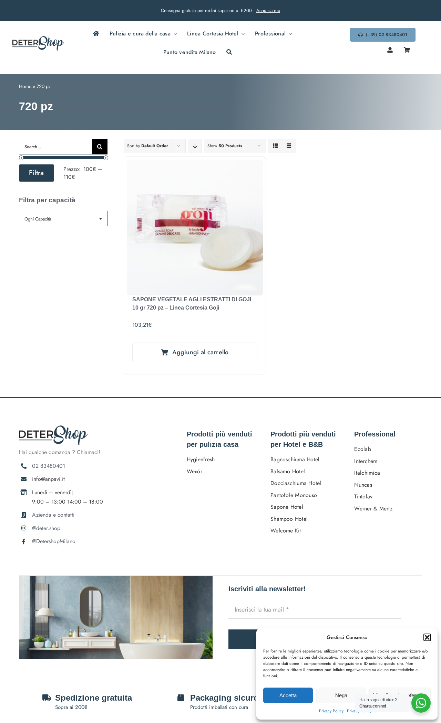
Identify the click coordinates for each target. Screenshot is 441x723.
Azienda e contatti (53, 515)
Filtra (36, 173)
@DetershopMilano (53, 541)
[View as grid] (275, 146)
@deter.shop (46, 528)
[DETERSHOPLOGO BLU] (38, 39)
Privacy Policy (331, 711)
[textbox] (63, 219)
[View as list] (289, 146)
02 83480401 (48, 466)
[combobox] (63, 218)
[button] (427, 637)
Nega (341, 695)
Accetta (288, 695)
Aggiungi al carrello (200, 352)
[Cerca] (229, 52)
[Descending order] (195, 146)
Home (25, 86)
